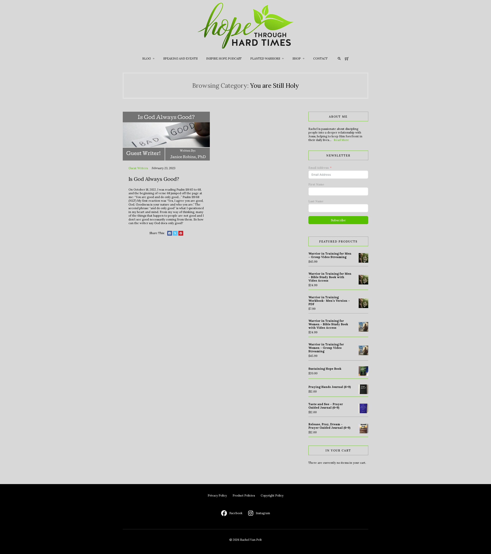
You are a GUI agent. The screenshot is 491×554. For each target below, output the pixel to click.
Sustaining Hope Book (324, 368)
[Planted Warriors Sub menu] (283, 59)
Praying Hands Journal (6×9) (329, 387)
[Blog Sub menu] (154, 59)
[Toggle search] (339, 58)
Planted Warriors (265, 58)
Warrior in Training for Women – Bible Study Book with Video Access (328, 324)
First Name (316, 184)
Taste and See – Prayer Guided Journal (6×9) (325, 405)
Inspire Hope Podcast (224, 58)
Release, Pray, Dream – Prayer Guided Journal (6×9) (329, 425)
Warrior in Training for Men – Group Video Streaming (329, 255)
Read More (341, 140)
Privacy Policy (217, 495)
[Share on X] (175, 233)
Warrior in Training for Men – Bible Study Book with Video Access (329, 277)
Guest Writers (138, 168)
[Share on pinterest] (180, 233)
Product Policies (244, 495)
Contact (320, 58)
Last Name (316, 201)
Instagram (263, 513)
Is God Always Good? (154, 179)
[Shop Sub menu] (304, 59)
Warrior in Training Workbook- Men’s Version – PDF (329, 300)
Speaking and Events (180, 58)
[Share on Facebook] (169, 233)
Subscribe (338, 220)
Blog (146, 58)
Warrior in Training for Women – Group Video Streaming (326, 348)
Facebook (235, 513)
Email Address (318, 168)
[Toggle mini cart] (347, 59)
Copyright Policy (272, 495)
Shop (296, 58)
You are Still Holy (274, 85)
